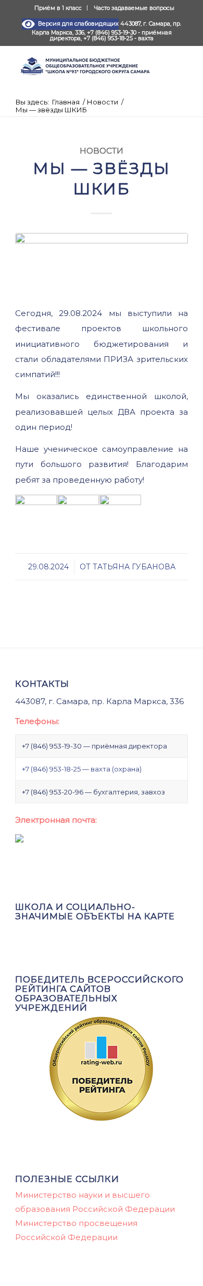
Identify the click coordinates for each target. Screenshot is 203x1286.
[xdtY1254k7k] (101, 263)
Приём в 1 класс (58, 7)
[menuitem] (58, 7)
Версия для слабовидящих (77, 23)
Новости (101, 151)
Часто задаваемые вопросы (134, 7)
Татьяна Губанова (134, 566)
